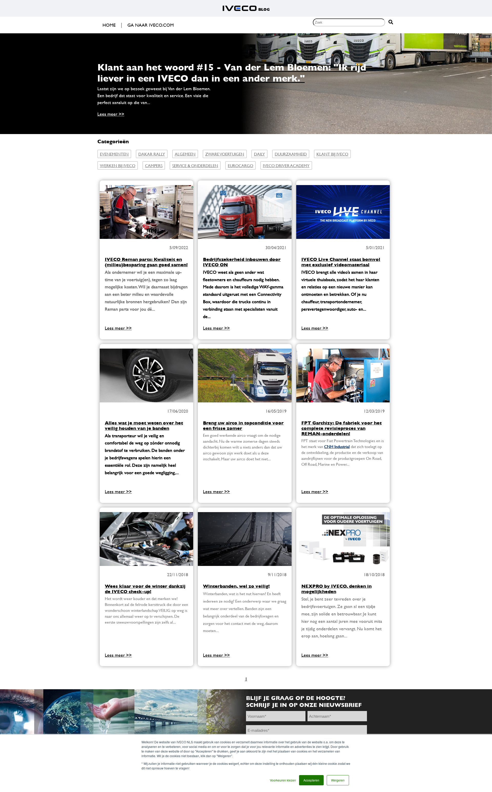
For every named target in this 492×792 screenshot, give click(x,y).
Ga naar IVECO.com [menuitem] (150, 25)
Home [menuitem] (109, 25)
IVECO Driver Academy (286, 165)
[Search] (391, 22)
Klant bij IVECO (332, 154)
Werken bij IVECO (117, 165)
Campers (153, 165)
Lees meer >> (110, 114)
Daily (259, 154)
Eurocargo (240, 165)
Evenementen (114, 154)
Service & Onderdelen (195, 165)
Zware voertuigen (224, 154)
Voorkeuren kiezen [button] (283, 780)
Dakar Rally (151, 154)
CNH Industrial (337, 446)
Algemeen (185, 154)
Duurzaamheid (291, 154)
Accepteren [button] (311, 780)
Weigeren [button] (338, 780)
